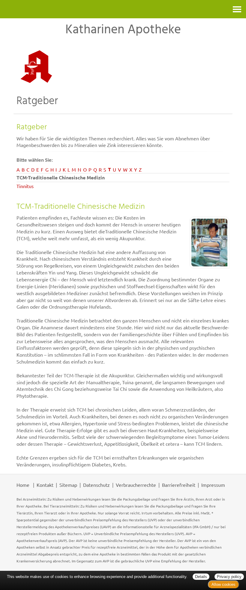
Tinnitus (25, 186)
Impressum (213, 485)
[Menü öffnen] (237, 9)
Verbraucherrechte (136, 485)
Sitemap (68, 485)
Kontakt (45, 485)
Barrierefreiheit (178, 485)
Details (201, 576)
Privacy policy (229, 576)
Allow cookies (224, 584)
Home (22, 485)
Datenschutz (96, 485)
